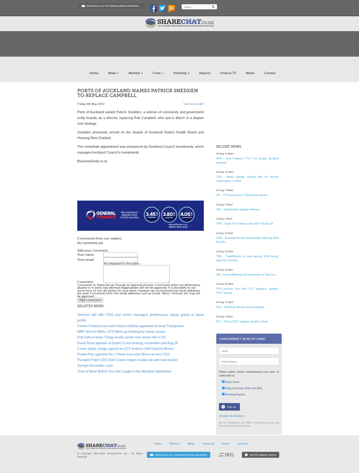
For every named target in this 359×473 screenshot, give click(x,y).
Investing (180, 73)
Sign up (231, 406)
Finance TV (228, 73)
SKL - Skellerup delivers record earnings (240, 307)
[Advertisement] (140, 187)
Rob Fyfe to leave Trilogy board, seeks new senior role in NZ (121, 337)
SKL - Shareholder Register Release (238, 209)
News (112, 73)
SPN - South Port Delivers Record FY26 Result (244, 223)
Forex (157, 73)
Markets (135, 73)
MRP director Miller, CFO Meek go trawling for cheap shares (121, 331)
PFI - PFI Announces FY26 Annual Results (242, 195)
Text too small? (193, 104)
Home (94, 73)
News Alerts (232, 382)
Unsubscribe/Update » (232, 415)
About (250, 73)
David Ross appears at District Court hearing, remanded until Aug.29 (127, 343)
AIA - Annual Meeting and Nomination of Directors (246, 274)
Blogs (191, 443)
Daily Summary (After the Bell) (243, 388)
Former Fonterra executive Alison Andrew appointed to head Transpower (130, 326)
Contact (269, 73)
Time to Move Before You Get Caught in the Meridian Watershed (124, 371)
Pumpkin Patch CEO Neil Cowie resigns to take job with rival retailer (127, 360)
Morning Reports (235, 394)
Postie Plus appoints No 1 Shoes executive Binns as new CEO (123, 354)
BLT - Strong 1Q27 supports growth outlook (242, 321)
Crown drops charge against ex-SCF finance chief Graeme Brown (125, 348)
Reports (204, 73)
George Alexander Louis (95, 365)
